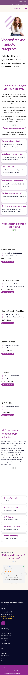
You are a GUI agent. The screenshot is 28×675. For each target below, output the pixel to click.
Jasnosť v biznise (8, 341)
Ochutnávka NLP (8, 249)
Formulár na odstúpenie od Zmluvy (12, 671)
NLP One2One (7, 403)
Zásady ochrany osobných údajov (12, 673)
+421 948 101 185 (6, 619)
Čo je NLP (4, 653)
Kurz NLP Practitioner (10, 280)
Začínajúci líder (7, 372)
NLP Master (4, 638)
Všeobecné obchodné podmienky (12, 668)
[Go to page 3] (15, 583)
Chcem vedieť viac (8, 261)
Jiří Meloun (12, 567)
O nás (3, 658)
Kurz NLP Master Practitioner (13, 311)
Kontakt (3, 661)
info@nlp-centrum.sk (7, 616)
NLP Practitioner (6, 636)
